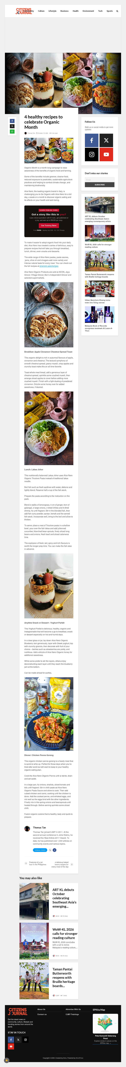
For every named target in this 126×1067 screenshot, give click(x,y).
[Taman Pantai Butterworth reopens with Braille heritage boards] (34, 980)
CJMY (57, 995)
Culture (41, 11)
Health (76, 11)
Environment (88, 11)
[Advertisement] (63, 35)
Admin (57, 916)
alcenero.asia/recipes (49, 266)
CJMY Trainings (72, 1014)
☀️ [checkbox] (6, 1060)
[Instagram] (91, 154)
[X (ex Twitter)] (106, 140)
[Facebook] (91, 140)
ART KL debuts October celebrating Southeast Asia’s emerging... (64, 898)
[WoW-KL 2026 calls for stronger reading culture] (34, 940)
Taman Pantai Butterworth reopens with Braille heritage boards (99, 275)
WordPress (79, 1058)
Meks (65, 1058)
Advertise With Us (73, 1009)
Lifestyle (52, 11)
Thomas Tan (31, 133)
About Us (41, 1009)
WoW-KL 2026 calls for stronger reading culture (65, 933)
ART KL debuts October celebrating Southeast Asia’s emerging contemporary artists (98, 218)
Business (65, 11)
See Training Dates (48, 225)
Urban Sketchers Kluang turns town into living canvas (97, 301)
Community (28, 11)
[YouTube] (106, 154)
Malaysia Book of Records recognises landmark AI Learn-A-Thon (98, 328)
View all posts (40, 850)
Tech (100, 11)
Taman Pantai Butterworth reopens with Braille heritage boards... (64, 977)
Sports (110, 11)
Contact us (42, 1014)
